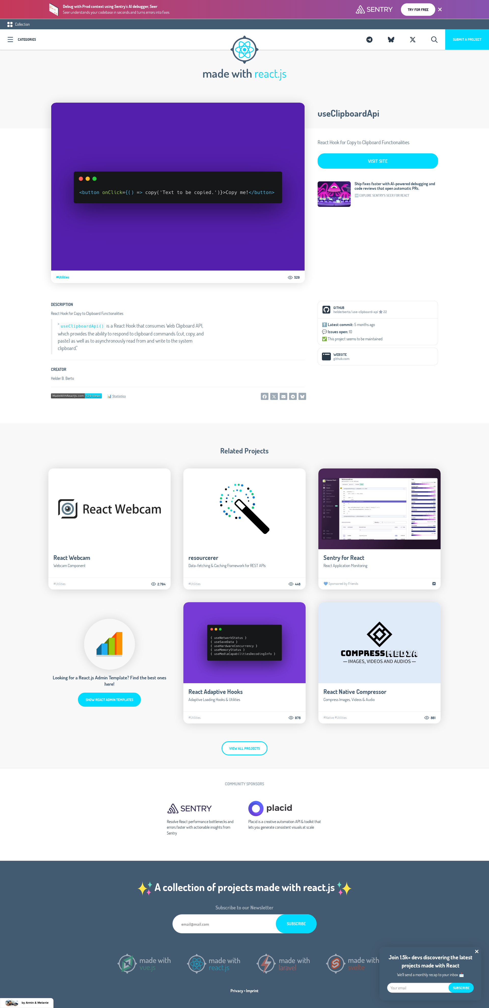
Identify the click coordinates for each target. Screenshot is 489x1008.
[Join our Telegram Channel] (369, 39)
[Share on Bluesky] (302, 396)
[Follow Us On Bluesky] (391, 39)
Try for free (418, 9)
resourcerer (203, 557)
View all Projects (244, 748)
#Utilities (62, 277)
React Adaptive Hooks (215, 691)
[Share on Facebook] (264, 396)
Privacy (236, 990)
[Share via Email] (283, 396)
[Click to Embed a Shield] (76, 395)
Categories (27, 39)
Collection (22, 24)
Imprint (252, 990)
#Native (328, 717)
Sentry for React (343, 557)
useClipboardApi (348, 113)
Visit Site (378, 161)
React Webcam (71, 557)
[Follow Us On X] (413, 39)
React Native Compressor (354, 691)
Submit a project (467, 39)
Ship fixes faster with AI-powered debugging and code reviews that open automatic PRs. (395, 186)
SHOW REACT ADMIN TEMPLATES (109, 699)
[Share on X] (274, 396)
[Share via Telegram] (293, 396)
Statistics (119, 396)
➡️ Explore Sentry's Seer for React (382, 195)
